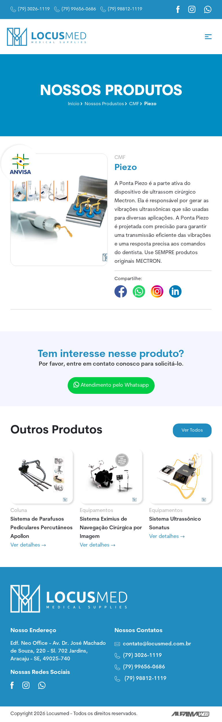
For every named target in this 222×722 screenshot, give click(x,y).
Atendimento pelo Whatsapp (114, 385)
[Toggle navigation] (208, 37)
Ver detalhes (26, 545)
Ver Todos (192, 430)
